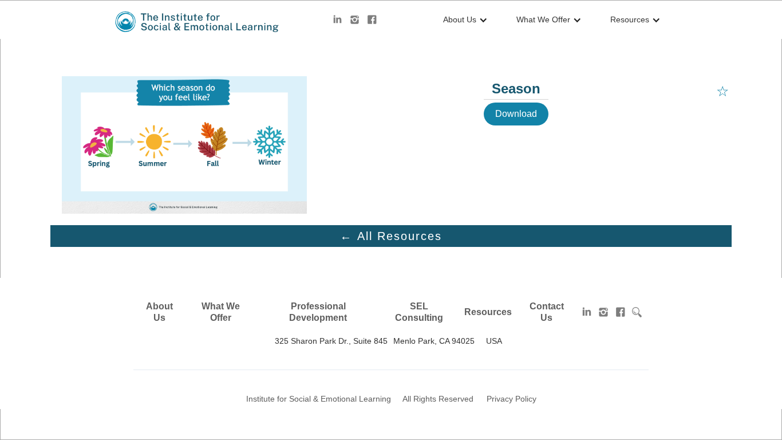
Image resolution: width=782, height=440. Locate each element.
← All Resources (391, 236)
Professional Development (318, 312)
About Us (159, 312)
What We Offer (221, 312)
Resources (488, 312)
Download (516, 114)
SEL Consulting (419, 312)
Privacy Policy (511, 398)
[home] (197, 22)
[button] (462, 20)
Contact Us (547, 312)
